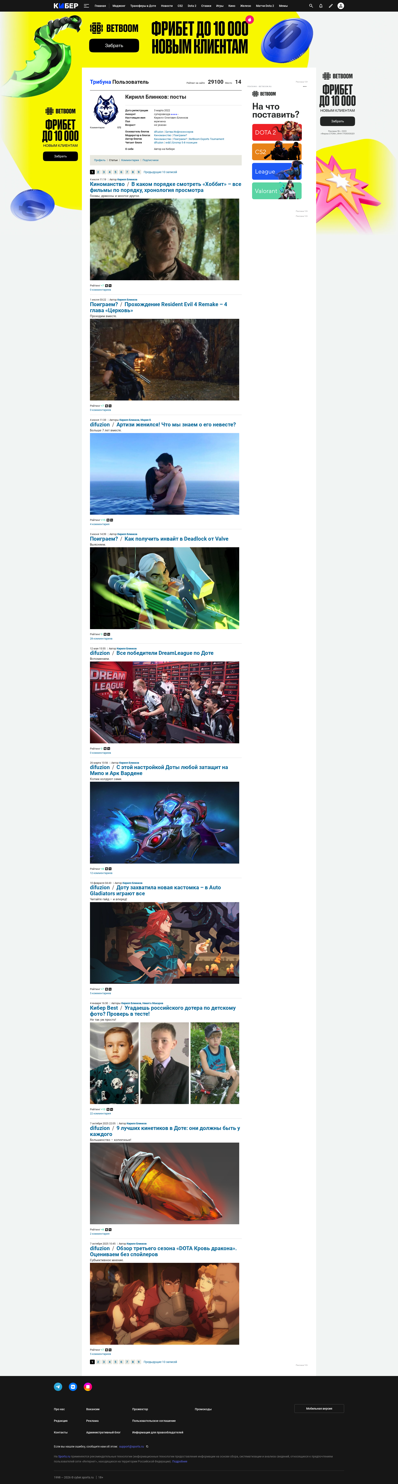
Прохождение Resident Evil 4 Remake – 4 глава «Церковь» (158, 307)
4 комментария (99, 524)
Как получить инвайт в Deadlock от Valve (176, 539)
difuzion (158, 132)
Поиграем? (180, 135)
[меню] (86, 6)
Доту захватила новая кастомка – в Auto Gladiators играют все (155, 890)
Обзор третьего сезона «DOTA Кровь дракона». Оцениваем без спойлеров (163, 1251)
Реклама (92, 1420)
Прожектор (140, 1409)
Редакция (61, 1420)
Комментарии (130, 160)
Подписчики (151, 160)
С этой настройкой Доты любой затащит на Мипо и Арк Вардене (159, 770)
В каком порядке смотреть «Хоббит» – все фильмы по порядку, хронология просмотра (165, 187)
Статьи (113, 160)
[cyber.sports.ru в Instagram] (89, 1388)
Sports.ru (64, 1456)
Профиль (100, 160)
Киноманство (162, 135)
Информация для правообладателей (157, 1432)
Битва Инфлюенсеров (179, 132)
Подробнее (179, 1461)
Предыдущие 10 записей (160, 172)
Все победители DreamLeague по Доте (165, 653)
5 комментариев (100, 993)
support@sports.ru (131, 1446)
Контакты (61, 1432)
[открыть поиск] (311, 6)
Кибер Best (104, 1008)
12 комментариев (101, 873)
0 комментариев (100, 290)
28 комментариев (101, 638)
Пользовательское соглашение (154, 1420)
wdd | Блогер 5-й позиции (181, 142)
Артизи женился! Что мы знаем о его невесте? (176, 424)
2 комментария (99, 1234)
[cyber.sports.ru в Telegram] (59, 1388)
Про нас (59, 1409)
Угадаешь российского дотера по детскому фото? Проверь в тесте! (163, 1011)
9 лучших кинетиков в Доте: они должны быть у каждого (165, 1131)
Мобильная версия (319, 1408)
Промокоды (203, 1409)
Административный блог (103, 1432)
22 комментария (100, 1113)
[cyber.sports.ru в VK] (74, 1388)
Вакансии (93, 1409)
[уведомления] (321, 6)
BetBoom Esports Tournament (206, 139)
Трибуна (100, 82)
